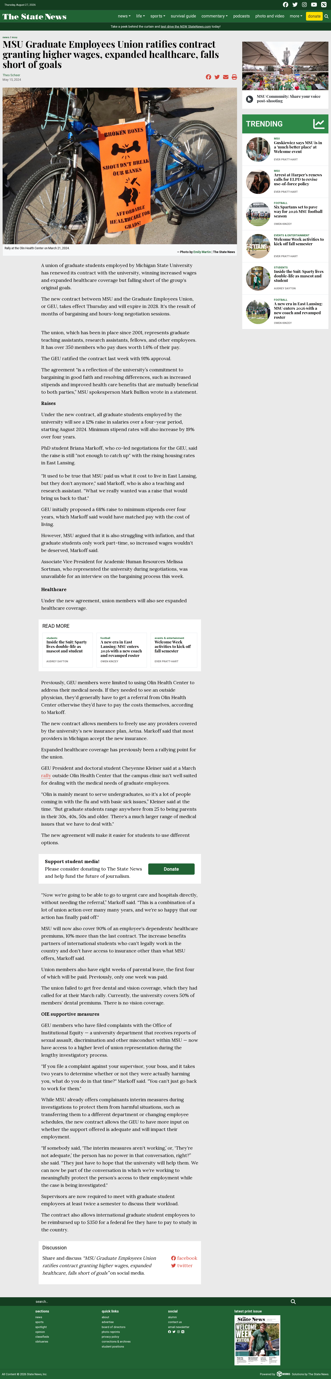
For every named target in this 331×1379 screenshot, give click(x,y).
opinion (40, 1332)
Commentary (213, 16)
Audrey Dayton (57, 661)
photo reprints (111, 1332)
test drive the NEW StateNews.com (186, 27)
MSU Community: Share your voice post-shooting (288, 98)
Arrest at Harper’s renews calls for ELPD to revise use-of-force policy (298, 179)
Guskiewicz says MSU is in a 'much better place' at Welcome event (298, 147)
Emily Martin (202, 252)
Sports (156, 16)
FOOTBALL (105, 638)
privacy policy (110, 1336)
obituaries (41, 1341)
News (123, 16)
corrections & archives (116, 1341)
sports (39, 1322)
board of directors (113, 1327)
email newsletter (178, 1327)
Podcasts (241, 16)
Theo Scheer (11, 75)
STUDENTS (51, 638)
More (294, 16)
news (38, 1317)
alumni (172, 1317)
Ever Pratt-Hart (166, 661)
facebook (186, 1258)
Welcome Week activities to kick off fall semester (173, 646)
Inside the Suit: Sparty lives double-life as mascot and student (66, 646)
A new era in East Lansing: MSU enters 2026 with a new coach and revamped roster (121, 648)
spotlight (41, 1327)
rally (46, 775)
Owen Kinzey (109, 661)
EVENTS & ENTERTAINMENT (169, 638)
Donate (314, 16)
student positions (113, 1346)
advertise (108, 1322)
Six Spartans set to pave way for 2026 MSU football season (298, 211)
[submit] (293, 1301)
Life (139, 16)
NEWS (6, 37)
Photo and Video (269, 16)
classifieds (42, 1336)
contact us (175, 1322)
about (105, 1317)
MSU (14, 37)
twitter (184, 1265)
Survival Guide (183, 16)
